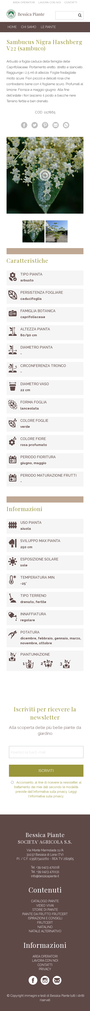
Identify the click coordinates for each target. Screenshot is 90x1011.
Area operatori (24, 2)
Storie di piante (45, 909)
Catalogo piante (45, 901)
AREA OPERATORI (45, 956)
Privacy (45, 969)
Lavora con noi (49, 2)
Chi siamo (28, 27)
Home (12, 27)
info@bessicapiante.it (45, 876)
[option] (45, 175)
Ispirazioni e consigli (45, 918)
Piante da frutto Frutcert (45, 914)
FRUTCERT (45, 922)
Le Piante (48, 27)
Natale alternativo (45, 931)
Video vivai (45, 905)
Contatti (70, 2)
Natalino (45, 927)
